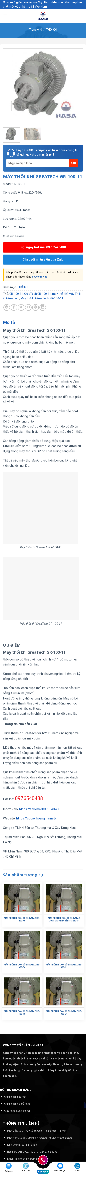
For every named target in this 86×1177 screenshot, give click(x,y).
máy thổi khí (60, 293)
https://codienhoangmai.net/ (36, 818)
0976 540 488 (39, 276)
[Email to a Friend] (28, 307)
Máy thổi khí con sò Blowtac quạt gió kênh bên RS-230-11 (64, 919)
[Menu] (5, 16)
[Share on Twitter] (21, 307)
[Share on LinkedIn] (42, 307)
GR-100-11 (16, 293)
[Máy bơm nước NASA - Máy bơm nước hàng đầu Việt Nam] (43, 16)
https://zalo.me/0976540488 (39, 809)
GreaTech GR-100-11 (37, 293)
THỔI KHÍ (51, 29)
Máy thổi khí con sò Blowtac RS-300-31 (64, 1012)
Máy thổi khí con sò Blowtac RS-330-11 (64, 966)
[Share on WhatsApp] (6, 307)
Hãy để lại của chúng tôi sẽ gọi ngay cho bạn (47, 152)
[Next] (76, 86)
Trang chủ (35, 29)
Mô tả (9, 322)
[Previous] (9, 86)
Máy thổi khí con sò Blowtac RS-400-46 (22, 919)
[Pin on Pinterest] (35, 307)
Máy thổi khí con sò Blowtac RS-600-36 (22, 966)
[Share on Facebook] (14, 307)
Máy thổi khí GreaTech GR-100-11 (42, 298)
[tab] (43, 322)
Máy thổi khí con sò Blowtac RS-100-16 (22, 1012)
